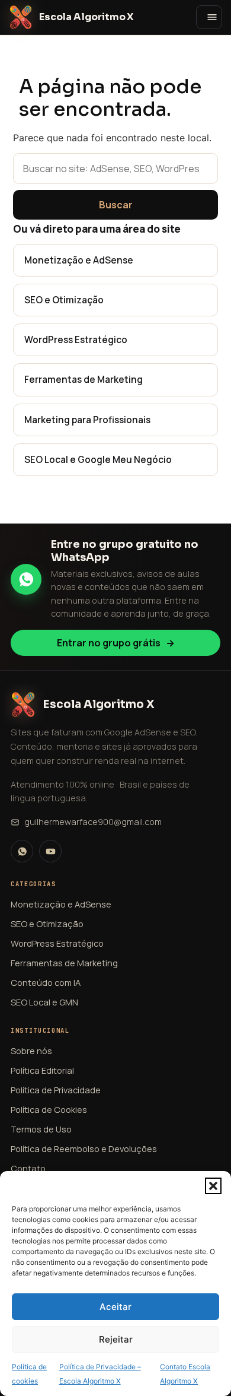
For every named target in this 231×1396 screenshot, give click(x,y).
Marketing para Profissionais (87, 419)
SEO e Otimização (64, 299)
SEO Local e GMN (44, 1002)
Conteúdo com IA (46, 982)
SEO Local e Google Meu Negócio (98, 459)
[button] (213, 1186)
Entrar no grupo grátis (116, 642)
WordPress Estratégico (75, 339)
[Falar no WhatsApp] (22, 851)
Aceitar (115, 1306)
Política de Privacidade (56, 1090)
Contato (28, 1168)
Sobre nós (31, 1050)
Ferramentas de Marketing (83, 379)
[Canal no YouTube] (50, 851)
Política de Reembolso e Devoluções (84, 1148)
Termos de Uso (41, 1129)
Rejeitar (116, 1339)
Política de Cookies (49, 1109)
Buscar (116, 204)
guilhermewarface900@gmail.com (93, 821)
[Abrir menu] (209, 17)
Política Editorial (42, 1070)
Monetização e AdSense (78, 259)
